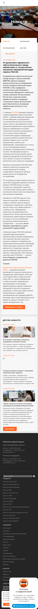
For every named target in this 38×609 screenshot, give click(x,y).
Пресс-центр (7, 545)
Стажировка (7, 577)
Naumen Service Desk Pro (11, 484)
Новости (6, 41)
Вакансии (6, 574)
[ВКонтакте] (4, 466)
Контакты (6, 564)
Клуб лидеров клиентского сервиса (14, 559)
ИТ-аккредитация (8, 536)
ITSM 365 (15, 112)
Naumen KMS (7, 504)
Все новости (10, 54)
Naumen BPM (7, 490)
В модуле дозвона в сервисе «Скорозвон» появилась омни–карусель (18, 372)
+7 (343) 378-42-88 (18, 461)
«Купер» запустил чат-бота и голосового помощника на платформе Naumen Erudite (18, 405)
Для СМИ (23, 48)
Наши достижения (9, 539)
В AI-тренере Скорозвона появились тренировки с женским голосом (16, 341)
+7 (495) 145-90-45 (14, 448)
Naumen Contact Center (10, 493)
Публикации (25, 41)
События (6, 547)
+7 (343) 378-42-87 (18, 450)
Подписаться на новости (14, 307)
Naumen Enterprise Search (11, 518)
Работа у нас (7, 571)
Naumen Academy (8, 561)
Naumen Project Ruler (10, 498)
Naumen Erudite (8, 501)
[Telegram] (8, 466)
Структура (6, 530)
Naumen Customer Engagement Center (15, 512)
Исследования (9, 48)
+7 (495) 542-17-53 (14, 459)
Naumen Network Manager (11, 487)
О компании (7, 528)
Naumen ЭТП (7, 509)
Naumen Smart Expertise (10, 521)
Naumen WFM (7, 495)
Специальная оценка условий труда (14, 533)
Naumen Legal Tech (9, 515)
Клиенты (5, 542)
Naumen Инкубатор (9, 556)
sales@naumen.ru (9, 452)
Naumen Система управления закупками (16, 507)
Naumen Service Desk (10, 481)
